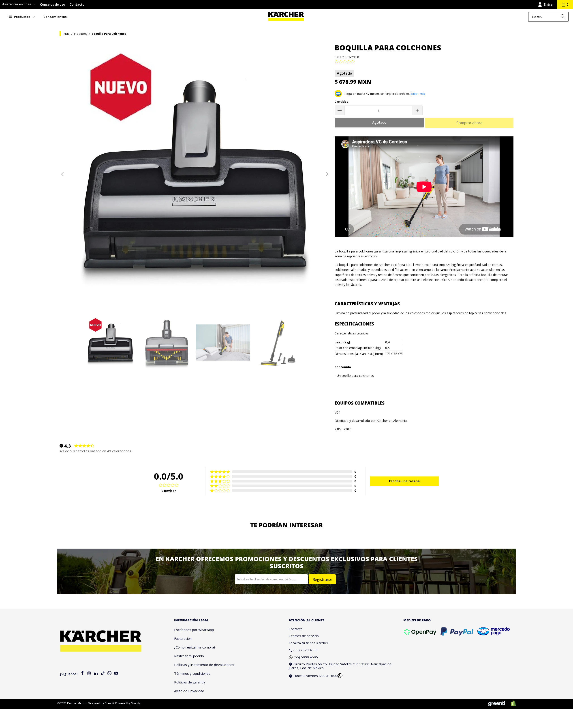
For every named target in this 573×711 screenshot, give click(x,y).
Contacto (77, 4)
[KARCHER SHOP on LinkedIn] (96, 673)
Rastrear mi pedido (189, 656)
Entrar (549, 4)
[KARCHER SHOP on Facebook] (82, 673)
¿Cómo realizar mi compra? (195, 647)
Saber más (418, 93)
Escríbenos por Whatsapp (194, 629)
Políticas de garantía (189, 682)
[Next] (326, 174)
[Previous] (62, 174)
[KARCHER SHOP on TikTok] (102, 673)
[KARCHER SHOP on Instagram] (89, 673)
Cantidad (342, 101)
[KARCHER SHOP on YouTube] (116, 673)
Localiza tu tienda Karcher (308, 643)
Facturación (183, 638)
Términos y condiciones (192, 673)
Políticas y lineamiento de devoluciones (204, 664)
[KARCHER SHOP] (286, 17)
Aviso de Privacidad (189, 691)
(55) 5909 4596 (306, 657)
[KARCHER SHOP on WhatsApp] (109, 673)
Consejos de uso (52, 4)
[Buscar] (563, 17)
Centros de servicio (304, 635)
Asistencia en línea (17, 4)
